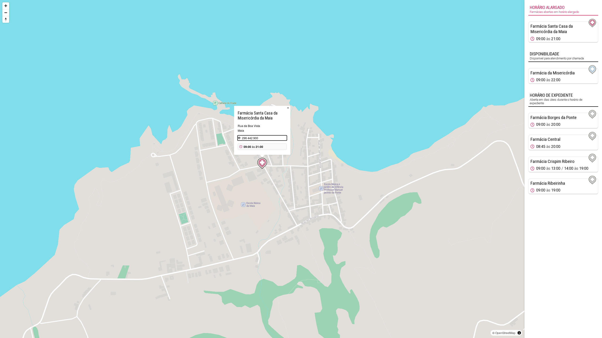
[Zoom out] (5, 12)
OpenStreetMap (505, 333)
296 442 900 (250, 138)
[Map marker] (262, 163)
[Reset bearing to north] (5, 19)
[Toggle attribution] (519, 333)
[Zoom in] (5, 5)
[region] (262, 169)
